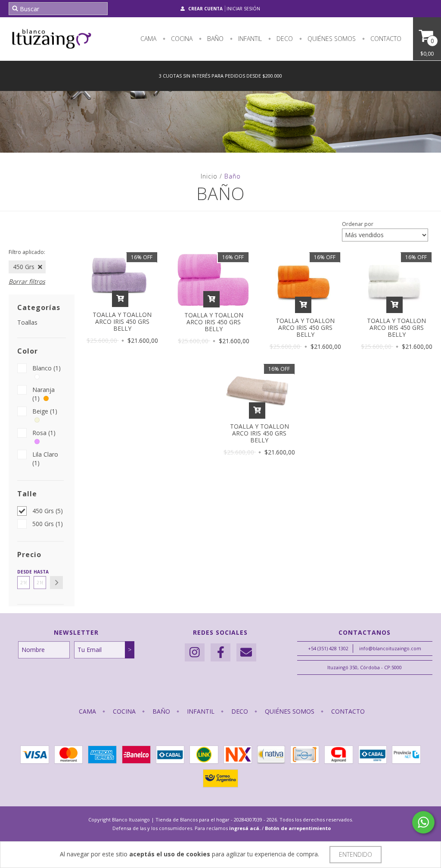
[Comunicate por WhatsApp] (423, 822)
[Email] (246, 652)
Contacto (385, 38)
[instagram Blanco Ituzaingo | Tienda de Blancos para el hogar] (195, 652)
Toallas (27, 322)
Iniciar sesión (243, 9)
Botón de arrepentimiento (298, 828)
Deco (284, 38)
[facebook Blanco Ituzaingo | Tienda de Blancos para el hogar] (220, 652)
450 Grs (23, 267)
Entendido (355, 854)
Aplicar (56, 582)
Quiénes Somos (331, 38)
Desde (23, 572)
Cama (148, 38)
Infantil (249, 38)
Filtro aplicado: (27, 252)
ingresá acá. (245, 828)
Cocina (181, 38)
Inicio (209, 176)
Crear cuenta (205, 9)
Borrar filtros (27, 281)
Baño (214, 38)
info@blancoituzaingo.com (390, 648)
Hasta (40, 572)
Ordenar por (357, 224)
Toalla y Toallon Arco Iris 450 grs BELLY (122, 321)
